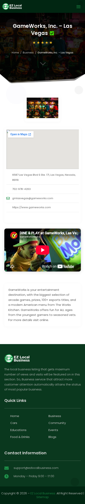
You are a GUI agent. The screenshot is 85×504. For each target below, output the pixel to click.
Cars (13, 423)
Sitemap (42, 497)
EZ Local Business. (43, 493)
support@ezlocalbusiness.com (36, 468)
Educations (18, 430)
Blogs (52, 437)
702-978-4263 (21, 189)
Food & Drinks (20, 437)
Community (57, 423)
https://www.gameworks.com (31, 207)
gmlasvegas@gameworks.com (32, 198)
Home (15, 52)
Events (53, 430)
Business (28, 52)
